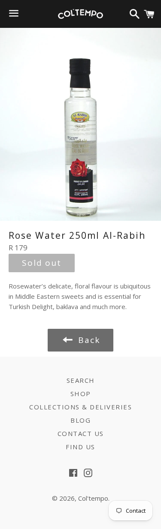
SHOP (80, 393)
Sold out (41, 262)
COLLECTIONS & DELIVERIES (80, 407)
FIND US (80, 446)
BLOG (80, 420)
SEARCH (81, 380)
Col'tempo (93, 498)
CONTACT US (81, 433)
